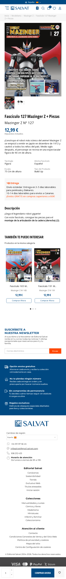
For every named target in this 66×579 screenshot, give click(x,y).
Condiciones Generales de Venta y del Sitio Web (33, 536)
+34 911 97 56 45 (18, 444)
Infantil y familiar (33, 517)
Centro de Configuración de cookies (33, 547)
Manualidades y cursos (33, 503)
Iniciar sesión (33, 490)
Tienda (33, 479)
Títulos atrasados (33, 486)
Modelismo (33, 510)
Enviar (55, 351)
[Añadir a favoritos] (59, 572)
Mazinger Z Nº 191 (47, 290)
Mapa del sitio (33, 543)
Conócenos (33, 473)
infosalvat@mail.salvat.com (24, 448)
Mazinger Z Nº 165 (19, 290)
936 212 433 (16, 453)
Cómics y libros (33, 506)
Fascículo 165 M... (19, 286)
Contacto (33, 533)
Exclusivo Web (33, 483)
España (31, 2)
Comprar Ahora (19, 300)
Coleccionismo (33, 520)
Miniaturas (33, 513)
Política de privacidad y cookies (33, 540)
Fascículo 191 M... (47, 286)
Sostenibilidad (33, 476)
